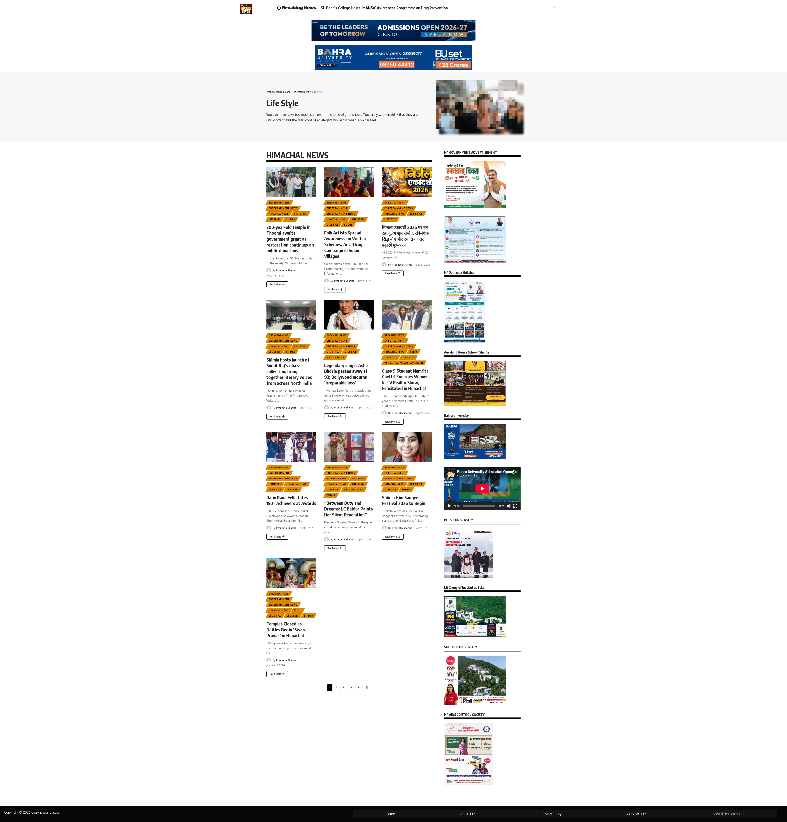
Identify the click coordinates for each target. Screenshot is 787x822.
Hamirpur (275, 484)
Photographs (353, 489)
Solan (348, 225)
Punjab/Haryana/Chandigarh (403, 363)
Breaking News (336, 202)
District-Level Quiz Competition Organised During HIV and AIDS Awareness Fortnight (390, 7)
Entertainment (279, 202)
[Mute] (509, 506)
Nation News (335, 357)
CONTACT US (637, 814)
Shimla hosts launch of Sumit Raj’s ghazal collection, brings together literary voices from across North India (289, 371)
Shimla (290, 219)
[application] (482, 488)
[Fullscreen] (515, 506)
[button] (554, 8)
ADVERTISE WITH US (729, 814)
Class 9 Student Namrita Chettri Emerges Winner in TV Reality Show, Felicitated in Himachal (405, 379)
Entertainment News (283, 208)
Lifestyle (275, 219)
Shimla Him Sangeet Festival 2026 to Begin (403, 500)
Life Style (300, 214)
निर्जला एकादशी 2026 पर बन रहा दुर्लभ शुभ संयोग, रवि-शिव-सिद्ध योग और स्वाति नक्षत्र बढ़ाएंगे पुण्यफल (406, 236)
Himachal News (279, 214)
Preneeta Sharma (286, 270)
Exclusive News (337, 478)
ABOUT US (468, 814)
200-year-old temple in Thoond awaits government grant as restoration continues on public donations (290, 238)
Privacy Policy (552, 814)
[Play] (449, 506)
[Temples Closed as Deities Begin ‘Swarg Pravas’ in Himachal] (291, 573)
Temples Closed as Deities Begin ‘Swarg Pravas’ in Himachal (286, 629)
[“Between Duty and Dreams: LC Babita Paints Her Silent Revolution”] (349, 447)
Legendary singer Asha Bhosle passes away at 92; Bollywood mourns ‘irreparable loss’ (346, 374)
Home (390, 814)
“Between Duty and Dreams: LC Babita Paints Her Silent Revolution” (348, 508)
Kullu (413, 352)
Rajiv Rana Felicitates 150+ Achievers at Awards (291, 500)
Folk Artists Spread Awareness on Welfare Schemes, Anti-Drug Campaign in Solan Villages (345, 244)
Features (358, 478)
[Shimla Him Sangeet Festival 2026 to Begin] (407, 447)
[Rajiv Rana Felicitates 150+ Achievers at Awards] (291, 447)
